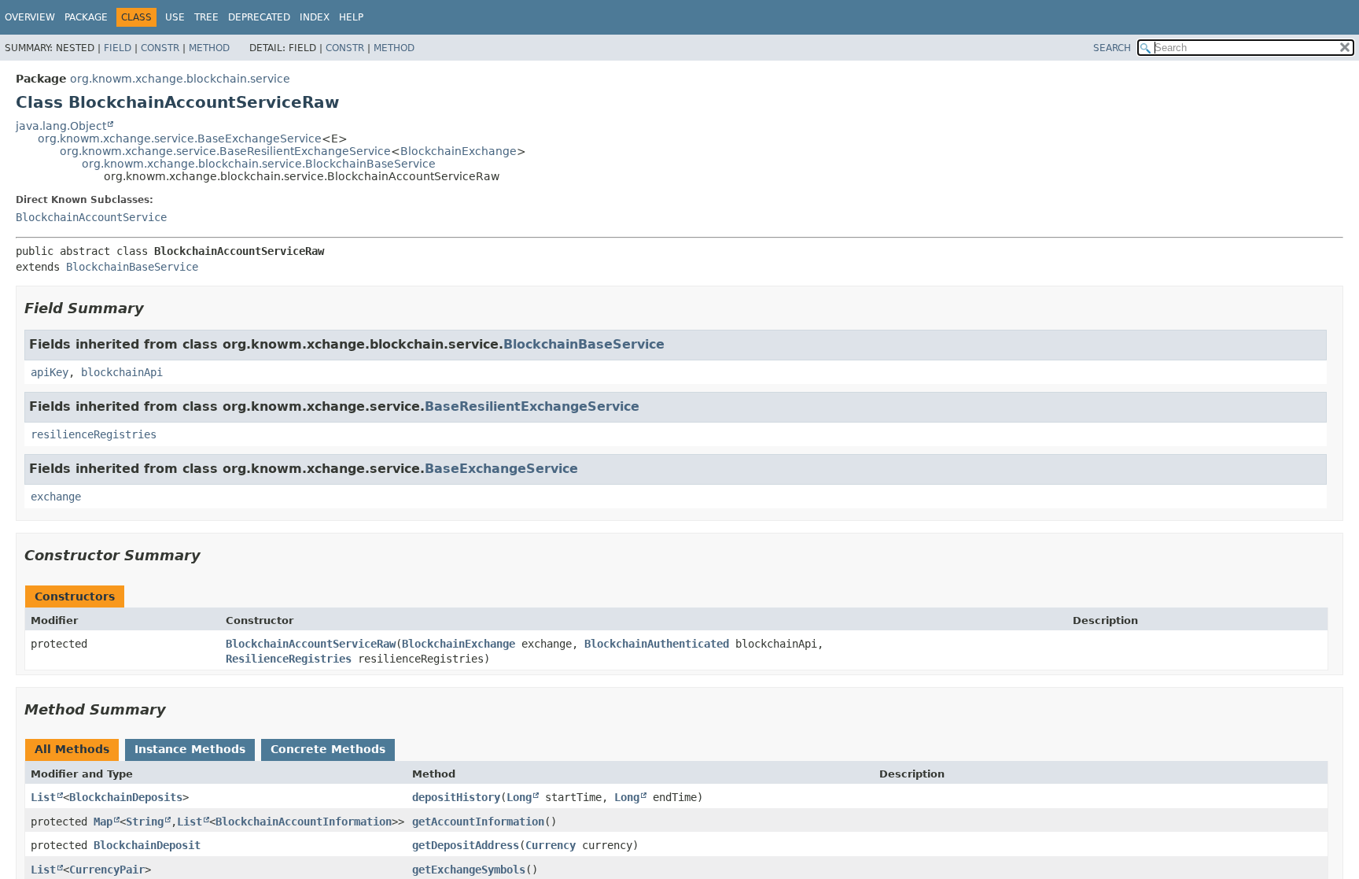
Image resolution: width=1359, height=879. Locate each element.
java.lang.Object (61, 126)
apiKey (49, 372)
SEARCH (1112, 48)
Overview (30, 17)
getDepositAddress (465, 845)
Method (209, 48)
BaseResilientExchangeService (532, 406)
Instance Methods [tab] (189, 749)
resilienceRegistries (94, 434)
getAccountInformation (478, 821)
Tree (206, 17)
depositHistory (456, 797)
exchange (56, 496)
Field (117, 48)
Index (315, 17)
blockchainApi (122, 372)
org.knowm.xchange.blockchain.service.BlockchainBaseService (259, 163)
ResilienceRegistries (289, 658)
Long (519, 797)
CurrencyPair (107, 869)
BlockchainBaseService (132, 266)
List (43, 797)
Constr (160, 48)
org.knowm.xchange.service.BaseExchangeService (180, 138)
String (145, 821)
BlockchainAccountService (91, 217)
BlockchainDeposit (147, 845)
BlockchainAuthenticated (656, 643)
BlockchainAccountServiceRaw (311, 643)
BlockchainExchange (458, 151)
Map (103, 821)
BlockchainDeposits (125, 797)
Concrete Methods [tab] (328, 749)
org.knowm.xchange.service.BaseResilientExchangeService (225, 151)
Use (175, 17)
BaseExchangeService (501, 468)
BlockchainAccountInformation (303, 821)
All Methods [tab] (72, 749)
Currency (550, 845)
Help (351, 17)
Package (86, 17)
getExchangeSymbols (468, 869)
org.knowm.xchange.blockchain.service (180, 78)
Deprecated (259, 17)
